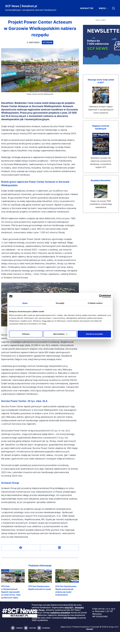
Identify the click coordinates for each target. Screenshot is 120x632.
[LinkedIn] (59, 548)
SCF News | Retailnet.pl (21, 6)
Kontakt (89, 629)
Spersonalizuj (58, 334)
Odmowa (25, 334)
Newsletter (86, 8)
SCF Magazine (69, 618)
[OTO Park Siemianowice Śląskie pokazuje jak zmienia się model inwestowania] (67, 576)
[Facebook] (20, 548)
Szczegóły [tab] (60, 303)
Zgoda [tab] (25, 303)
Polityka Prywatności (81, 627)
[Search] (113, 8)
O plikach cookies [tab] (95, 303)
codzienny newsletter (60, 612)
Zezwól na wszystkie (94, 334)
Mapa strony (66, 627)
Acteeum (47, 42)
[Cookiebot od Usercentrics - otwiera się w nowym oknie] (100, 296)
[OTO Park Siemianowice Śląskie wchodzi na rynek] (40, 576)
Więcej (102, 8)
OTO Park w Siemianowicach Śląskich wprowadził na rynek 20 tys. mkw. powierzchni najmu (11, 592)
